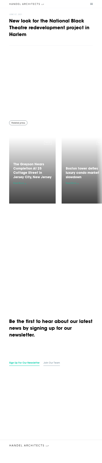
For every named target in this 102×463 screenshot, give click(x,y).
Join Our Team (51, 363)
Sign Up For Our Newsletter (24, 363)
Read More (18, 183)
